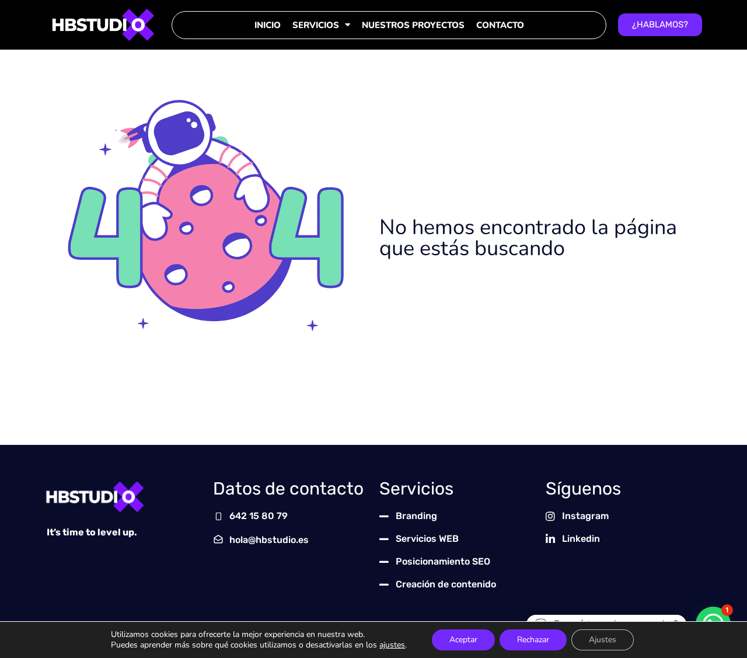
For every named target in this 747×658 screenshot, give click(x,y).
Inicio (267, 25)
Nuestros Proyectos (413, 25)
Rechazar (533, 639)
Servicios (315, 25)
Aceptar (463, 639)
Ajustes (602, 639)
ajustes (392, 645)
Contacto (500, 25)
